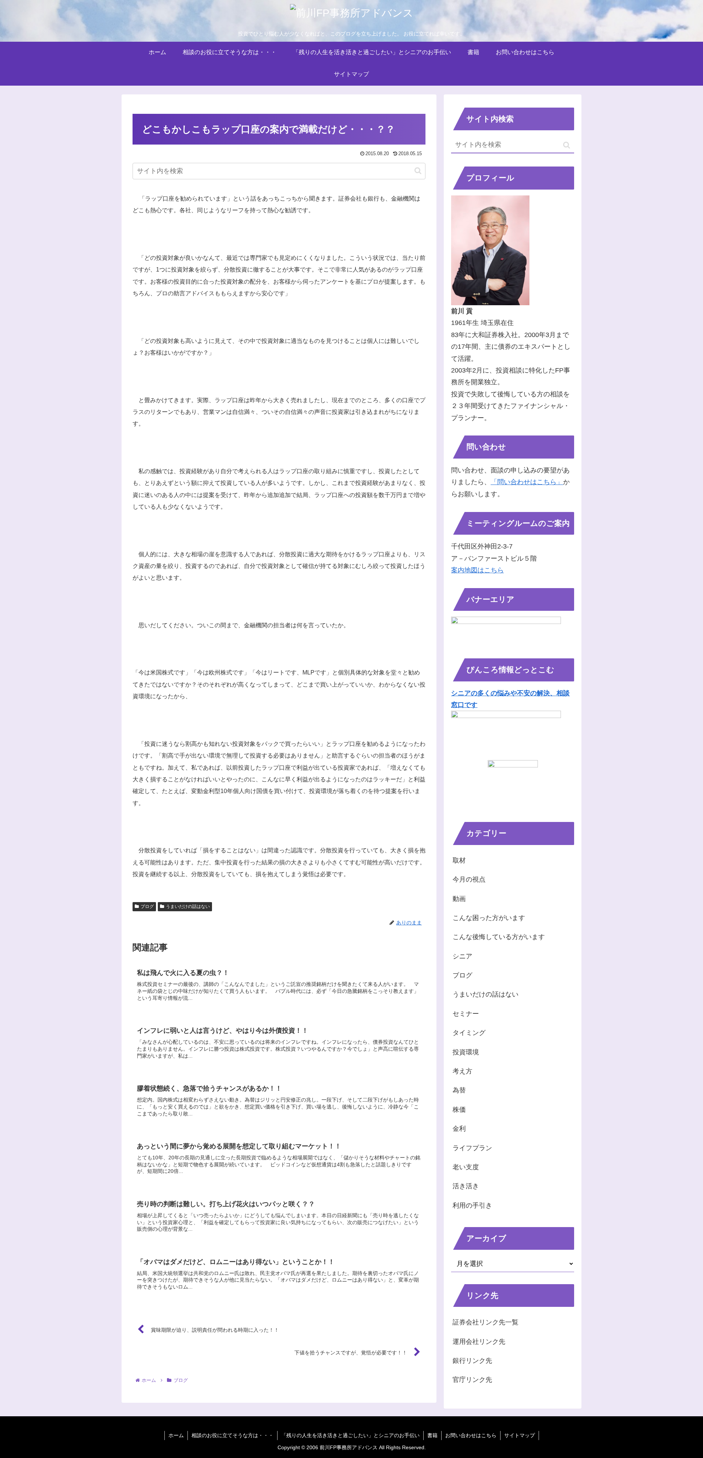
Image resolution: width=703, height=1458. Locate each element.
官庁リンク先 (472, 1379)
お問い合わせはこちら (470, 1435)
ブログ (147, 906)
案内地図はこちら (477, 570)
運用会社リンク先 (479, 1341)
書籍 (432, 1435)
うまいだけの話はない (188, 906)
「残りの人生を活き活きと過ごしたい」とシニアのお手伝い (350, 1435)
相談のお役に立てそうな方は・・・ (232, 1435)
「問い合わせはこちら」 (527, 482)
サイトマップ (519, 1435)
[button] (418, 171)
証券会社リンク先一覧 (485, 1322)
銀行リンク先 (472, 1360)
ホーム (176, 1435)
